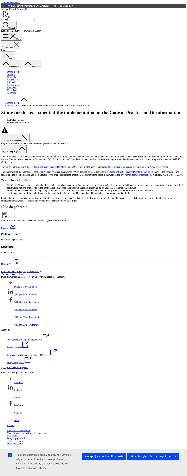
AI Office (11, 93)
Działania (11, 77)
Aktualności (12, 79)
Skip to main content (10, 2)
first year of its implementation (134, 175)
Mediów (19, 239)
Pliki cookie (12, 435)
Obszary (11, 74)
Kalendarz (12, 87)
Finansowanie (13, 85)
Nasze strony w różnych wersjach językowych (28, 433)
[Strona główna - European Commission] (14, 9)
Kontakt (10, 425)
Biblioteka (12, 82)
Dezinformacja (8, 239)
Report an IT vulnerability (19, 430)
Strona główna (13, 72)
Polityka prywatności (16, 438)
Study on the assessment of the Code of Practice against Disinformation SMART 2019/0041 (47, 167)
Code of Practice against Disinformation (128, 172)
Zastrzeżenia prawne (16, 441)
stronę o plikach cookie (47, 463)
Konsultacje (12, 90)
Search (4, 19)
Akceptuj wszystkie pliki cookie (104, 456)
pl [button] (9, 17)
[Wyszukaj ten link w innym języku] (149, 172)
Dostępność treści (15, 443)
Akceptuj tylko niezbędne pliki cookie (153, 456)
